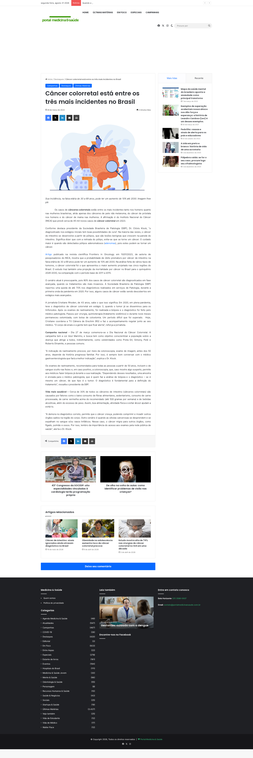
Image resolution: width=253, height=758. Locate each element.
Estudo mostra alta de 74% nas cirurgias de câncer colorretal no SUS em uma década (133, 544)
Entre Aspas (48, 650)
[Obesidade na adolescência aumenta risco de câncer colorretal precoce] (98, 528)
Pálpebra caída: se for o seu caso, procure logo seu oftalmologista (194, 160)
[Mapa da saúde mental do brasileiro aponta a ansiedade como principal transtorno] (171, 93)
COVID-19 (47, 632)
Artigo (48, 254)
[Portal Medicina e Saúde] (60, 19)
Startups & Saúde (51, 704)
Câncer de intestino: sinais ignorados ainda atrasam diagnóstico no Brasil (59, 543)
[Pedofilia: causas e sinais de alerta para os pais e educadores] (171, 133)
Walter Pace (48, 727)
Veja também (49, 714)
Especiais (136, 12)
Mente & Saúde (50, 677)
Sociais (46, 700)
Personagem (48, 686)
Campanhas (152, 12)
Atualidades (48, 623)
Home (85, 12)
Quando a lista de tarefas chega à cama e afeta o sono (107, 3)
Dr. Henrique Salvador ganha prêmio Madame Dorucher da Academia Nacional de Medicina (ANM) (125, 621)
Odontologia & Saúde (52, 682)
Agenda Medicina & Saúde (55, 618)
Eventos (46, 664)
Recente (199, 78)
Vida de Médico (50, 723)
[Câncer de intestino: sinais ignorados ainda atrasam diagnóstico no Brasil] (61, 528)
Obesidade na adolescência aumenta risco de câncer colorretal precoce (97, 543)
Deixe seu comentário (98, 566)
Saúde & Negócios (51, 695)
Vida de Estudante (51, 718)
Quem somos (49, 598)
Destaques (59, 79)
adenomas (110, 243)
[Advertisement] (126, 48)
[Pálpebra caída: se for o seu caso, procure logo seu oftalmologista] (171, 161)
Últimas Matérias (103, 12)
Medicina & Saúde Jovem (54, 673)
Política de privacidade (53, 603)
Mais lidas (172, 78)
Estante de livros (50, 659)
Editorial (46, 641)
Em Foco (122, 12)
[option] (126, 613)
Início (49, 79)
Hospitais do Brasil (51, 668)
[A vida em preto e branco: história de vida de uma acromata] (171, 147)
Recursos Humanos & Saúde (56, 691)
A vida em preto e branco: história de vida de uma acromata (194, 146)
